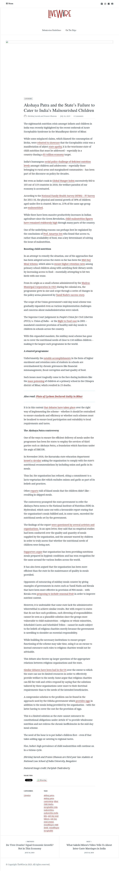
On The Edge (71, 30)
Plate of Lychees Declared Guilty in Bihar (59, 396)
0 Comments (78, 116)
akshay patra (49, 795)
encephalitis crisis (50, 807)
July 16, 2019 (65, 116)
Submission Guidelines (51, 30)
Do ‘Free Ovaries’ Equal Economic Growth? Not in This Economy (29, 846)
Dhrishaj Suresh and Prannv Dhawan (42, 116)
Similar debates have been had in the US (45, 669)
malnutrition (49, 810)
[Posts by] (26, 116)
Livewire (28, 98)
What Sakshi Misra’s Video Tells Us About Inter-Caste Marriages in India (89, 846)
